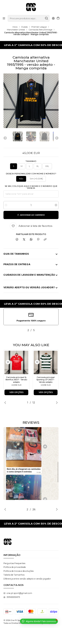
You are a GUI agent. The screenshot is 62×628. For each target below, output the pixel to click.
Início (15, 27)
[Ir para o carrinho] (58, 18)
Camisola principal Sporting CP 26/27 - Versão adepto (45, 379)
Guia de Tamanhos (16, 253)
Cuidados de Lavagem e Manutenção (29, 274)
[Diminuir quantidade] (6, 205)
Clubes (24, 27)
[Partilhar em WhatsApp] (31, 239)
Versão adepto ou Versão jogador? (29, 287)
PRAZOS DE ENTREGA (16, 264)
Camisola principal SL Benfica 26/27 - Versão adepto (16, 379)
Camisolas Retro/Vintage (40, 30)
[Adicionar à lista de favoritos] (8, 362)
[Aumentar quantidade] (56, 205)
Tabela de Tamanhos (13, 575)
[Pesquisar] (46, 18)
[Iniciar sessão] (53, 18)
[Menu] (4, 18)
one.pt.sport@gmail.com (19, 593)
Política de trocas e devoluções (18, 571)
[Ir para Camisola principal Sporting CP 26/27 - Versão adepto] (46, 362)
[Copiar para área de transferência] (45, 239)
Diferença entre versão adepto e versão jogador (27, 578)
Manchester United (16, 30)
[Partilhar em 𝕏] (24, 239)
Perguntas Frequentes (14, 563)
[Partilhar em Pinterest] (38, 239)
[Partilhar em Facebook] (17, 239)
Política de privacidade (14, 567)
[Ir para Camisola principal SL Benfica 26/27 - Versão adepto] (16, 362)
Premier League (39, 27)
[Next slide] (56, 138)
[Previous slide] (5, 138)
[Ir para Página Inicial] (31, 7)
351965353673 (13, 597)
